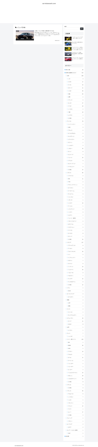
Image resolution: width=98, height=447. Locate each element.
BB (75, 342)
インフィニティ (75, 124)
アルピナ (75, 354)
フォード (75, 157)
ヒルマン (75, 215)
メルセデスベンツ (75, 378)
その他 (75, 118)
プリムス (75, 160)
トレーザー (75, 366)
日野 (75, 97)
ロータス (75, 233)
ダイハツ (75, 87)
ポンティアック (75, 163)
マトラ (75, 409)
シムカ (75, 400)
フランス (75, 390)
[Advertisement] (49, 15)
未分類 (74, 436)
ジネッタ (75, 200)
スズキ (75, 81)
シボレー (75, 148)
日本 (75, 75)
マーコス (75, 230)
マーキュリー (75, 166)
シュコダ (75, 336)
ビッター (75, 369)
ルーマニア (75, 424)
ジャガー (75, 203)
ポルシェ (75, 375)
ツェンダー (75, 363)
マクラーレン (75, 227)
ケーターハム (75, 190)
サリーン (75, 142)
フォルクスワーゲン (75, 372)
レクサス (75, 115)
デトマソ (75, 263)
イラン (75, 287)
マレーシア (75, 418)
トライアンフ (75, 209)
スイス (75, 309)
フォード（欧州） (75, 218)
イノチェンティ (75, 257)
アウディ (75, 351)
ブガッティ (75, 403)
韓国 (75, 300)
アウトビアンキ (75, 245)
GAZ (75, 433)
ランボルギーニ (75, 281)
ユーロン (75, 330)
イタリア (75, 242)
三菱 (75, 112)
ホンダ (75, 103)
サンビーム (75, 194)
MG (75, 178)
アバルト (75, 248)
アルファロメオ (75, 251)
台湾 (75, 327)
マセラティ (75, 275)
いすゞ (75, 78)
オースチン (75, 187)
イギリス (75, 172)
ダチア (75, 427)
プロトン (75, 421)
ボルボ (75, 324)
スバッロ (75, 312)
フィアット (75, 266)
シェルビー (75, 145)
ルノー (75, 412)
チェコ (75, 333)
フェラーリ (75, 269)
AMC (75, 127)
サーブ (75, 321)
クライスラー (75, 139)
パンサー (75, 212)
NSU (75, 348)
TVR (75, 181)
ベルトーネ (75, 272)
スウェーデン (75, 318)
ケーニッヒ (75, 360)
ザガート (75, 260)
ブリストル (75, 175)
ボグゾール (75, 224)
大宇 (75, 303)
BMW (75, 345)
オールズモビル (75, 133)
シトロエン (75, 396)
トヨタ (75, 91)
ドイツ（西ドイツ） (75, 339)
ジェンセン (75, 197)
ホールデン (75, 296)
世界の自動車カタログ (74, 72)
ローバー (75, 236)
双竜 (75, 306)
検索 (65, 26)
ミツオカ (75, 109)
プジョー (75, 406)
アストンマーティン (75, 184)
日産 (75, 94)
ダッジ (75, 151)
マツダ (75, 106)
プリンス (75, 100)
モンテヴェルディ (75, 315)
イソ (75, 254)
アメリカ (75, 121)
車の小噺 (74, 69)
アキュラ (75, 130)
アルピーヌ (75, 393)
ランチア (75, 278)
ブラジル (75, 384)
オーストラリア (75, 293)
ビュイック (75, 154)
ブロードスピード (75, 221)
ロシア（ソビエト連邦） (75, 430)
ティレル (75, 206)
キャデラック (75, 136)
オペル (75, 357)
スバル (75, 84)
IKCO (75, 290)
